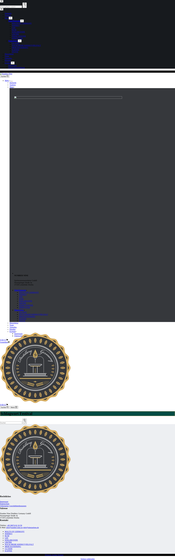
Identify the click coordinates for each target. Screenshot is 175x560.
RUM (21, 299)
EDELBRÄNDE (25, 301)
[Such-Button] (24, 421)
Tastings (13, 85)
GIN (20, 297)
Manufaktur (14, 323)
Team (12, 325)
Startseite (13, 83)
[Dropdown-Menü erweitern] (12, 81)
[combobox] (11, 423)
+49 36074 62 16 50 (14, 525)
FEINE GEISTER (26, 305)
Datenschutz (4, 504)
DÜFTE (22, 321)
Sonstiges (19, 310)
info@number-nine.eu (14, 528)
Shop (11, 87)
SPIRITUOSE (24, 307)
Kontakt (13, 332)
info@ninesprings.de (31, 528)
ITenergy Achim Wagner (54, 555)
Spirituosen (20, 290)
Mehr (7, 81)
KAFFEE (22, 319)
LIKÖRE (22, 303)
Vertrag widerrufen (87, 559)
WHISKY (23, 295)
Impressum (4, 502)
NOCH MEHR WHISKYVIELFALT (33, 314)
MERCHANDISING (27, 317)
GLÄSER (23, 312)
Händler (13, 329)
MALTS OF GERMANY (29, 292)
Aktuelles (13, 327)
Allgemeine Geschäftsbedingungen (13, 506)
